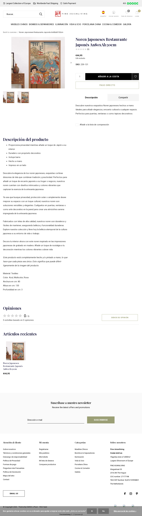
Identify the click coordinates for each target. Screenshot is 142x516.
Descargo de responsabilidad (15, 457)
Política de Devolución (12, 472)
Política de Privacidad (11, 461)
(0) (88, 49)
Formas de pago (9, 464)
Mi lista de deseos (46, 461)
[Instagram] (131, 494)
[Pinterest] (137, 494)
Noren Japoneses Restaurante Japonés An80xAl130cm (13, 366)
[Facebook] (125, 494)
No (103, 511)
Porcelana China (92, 24)
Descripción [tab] (91, 97)
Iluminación (61, 24)
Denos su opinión (119, 317)
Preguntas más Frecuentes (13, 468)
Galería (127, 24)
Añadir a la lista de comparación (94, 124)
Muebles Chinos (19, 24)
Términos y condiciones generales (16, 453)
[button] (9, 97)
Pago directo (107, 85)
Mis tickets (43, 457)
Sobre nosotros (9, 449)
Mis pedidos (44, 453)
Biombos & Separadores (41, 24)
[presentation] (71, 62)
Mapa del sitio (8, 476)
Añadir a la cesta (108, 76)
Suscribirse (101, 420)
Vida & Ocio (75, 24)
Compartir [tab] (123, 97)
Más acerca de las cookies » (125, 511)
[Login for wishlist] (135, 76)
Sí (92, 511)
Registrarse (43, 449)
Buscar (41, 14)
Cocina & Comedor (112, 24)
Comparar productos (47, 464)
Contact (6, 479)
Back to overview (10, 32)
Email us (14, 493)
